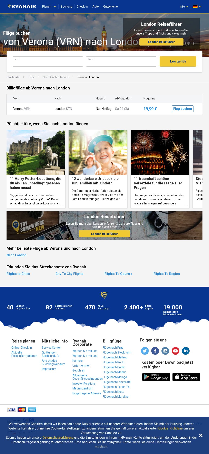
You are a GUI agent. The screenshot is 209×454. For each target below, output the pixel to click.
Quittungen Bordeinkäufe (50, 354)
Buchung (66, 6)
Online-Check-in (21, 347)
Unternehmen (81, 365)
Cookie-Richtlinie (170, 428)
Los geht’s (178, 61)
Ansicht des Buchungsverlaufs (53, 362)
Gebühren (78, 370)
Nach (91, 59)
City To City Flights (69, 274)
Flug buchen (182, 109)
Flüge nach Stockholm (117, 352)
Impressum (49, 368)
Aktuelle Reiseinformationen (24, 354)
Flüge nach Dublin (114, 367)
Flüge (31, 77)
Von (17, 59)
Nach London (17, 255)
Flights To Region (166, 274)
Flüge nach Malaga (115, 377)
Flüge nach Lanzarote (117, 382)
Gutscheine (110, 6)
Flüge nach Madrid (114, 372)
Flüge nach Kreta (113, 391)
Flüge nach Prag (113, 347)
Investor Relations (84, 383)
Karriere (77, 360)
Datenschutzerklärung (57, 437)
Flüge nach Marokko (116, 396)
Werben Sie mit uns (84, 350)
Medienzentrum (82, 388)
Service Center (51, 347)
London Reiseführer (161, 42)
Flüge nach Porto (114, 362)
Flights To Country (118, 274)
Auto (95, 6)
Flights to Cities (18, 274)
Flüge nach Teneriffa (116, 386)
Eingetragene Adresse (86, 393)
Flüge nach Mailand (115, 357)
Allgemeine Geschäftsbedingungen (87, 377)
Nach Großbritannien (56, 77)
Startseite (13, 77)
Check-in (82, 6)
